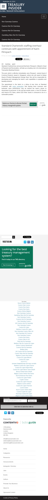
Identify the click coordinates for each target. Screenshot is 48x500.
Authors (5, 479)
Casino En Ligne (24, 327)
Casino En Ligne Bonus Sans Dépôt (24, 369)
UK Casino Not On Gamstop (24, 351)
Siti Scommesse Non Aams (24, 375)
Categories (6, 453)
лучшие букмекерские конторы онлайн (24, 363)
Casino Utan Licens (24, 305)
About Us (6, 488)
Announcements (8, 462)
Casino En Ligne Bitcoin (24, 357)
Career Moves (25, 55)
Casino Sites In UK (24, 339)
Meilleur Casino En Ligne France (24, 365)
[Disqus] (24, 145)
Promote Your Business (10, 483)
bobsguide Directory (9, 466)
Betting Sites (24, 349)
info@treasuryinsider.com (11, 439)
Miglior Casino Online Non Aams (24, 373)
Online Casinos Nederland (24, 345)
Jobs (4, 470)
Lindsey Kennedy (16, 55)
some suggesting (18, 86)
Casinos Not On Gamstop (11, 26)
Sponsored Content (9, 492)
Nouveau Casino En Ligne (24, 394)
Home (4, 16)
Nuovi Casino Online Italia (24, 390)
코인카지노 (24, 361)
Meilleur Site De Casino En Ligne (24, 343)
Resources (6, 457)
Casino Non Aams (24, 307)
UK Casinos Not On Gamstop (24, 323)
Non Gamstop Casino (24, 317)
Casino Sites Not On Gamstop (24, 353)
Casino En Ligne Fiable (24, 377)
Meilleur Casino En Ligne (24, 329)
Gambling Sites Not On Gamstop (13, 35)
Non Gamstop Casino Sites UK (24, 331)
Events (5, 475)
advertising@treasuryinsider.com (13, 443)
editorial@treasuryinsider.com (12, 441)
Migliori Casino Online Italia (24, 396)
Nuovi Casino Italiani (24, 303)
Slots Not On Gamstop (24, 341)
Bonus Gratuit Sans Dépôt (24, 371)
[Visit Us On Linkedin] (32, 242)
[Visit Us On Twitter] (25, 242)
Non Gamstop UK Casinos (24, 333)
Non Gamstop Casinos (10, 21)
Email (27, 59)
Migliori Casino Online (24, 383)
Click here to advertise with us (23, 407)
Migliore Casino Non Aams (24, 355)
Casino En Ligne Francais (24, 385)
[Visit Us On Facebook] (28, 242)
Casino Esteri (24, 388)
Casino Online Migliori (24, 311)
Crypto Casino (24, 379)
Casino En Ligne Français (24, 381)
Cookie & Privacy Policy (10, 498)
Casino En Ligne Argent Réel (24, 367)
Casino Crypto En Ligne (24, 392)
